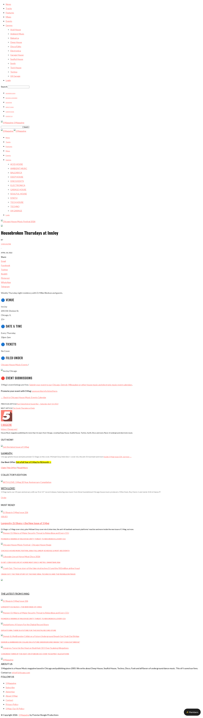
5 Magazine (6, 244)
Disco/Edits (15, 46)
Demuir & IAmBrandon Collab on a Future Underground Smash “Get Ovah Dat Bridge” (40, 642)
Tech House (15, 67)
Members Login (10, 93)
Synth (13, 63)
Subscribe (10, 687)
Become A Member (11, 98)
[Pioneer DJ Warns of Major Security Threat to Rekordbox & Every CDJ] (35, 533)
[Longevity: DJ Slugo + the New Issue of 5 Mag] (14, 512)
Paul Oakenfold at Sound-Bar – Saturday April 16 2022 (37, 404)
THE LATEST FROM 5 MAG (15, 593)
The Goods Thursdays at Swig (24, 408)
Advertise (9, 102)
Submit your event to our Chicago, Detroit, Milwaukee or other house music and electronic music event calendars (80, 384)
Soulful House (16, 59)
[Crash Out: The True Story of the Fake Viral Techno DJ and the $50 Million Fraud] (40, 568)
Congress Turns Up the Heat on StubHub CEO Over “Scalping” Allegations (35, 654)
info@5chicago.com (21, 672)
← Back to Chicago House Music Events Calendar (23, 397)
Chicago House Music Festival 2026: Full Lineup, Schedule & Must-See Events (35, 551)
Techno (13, 72)
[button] (192, 712)
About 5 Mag (10, 107)
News (8, 4)
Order (3, 497)
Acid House (15, 29)
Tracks (9, 8)
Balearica (14, 38)
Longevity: (7, 452)
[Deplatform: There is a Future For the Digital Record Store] (25, 624)
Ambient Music (17, 34)
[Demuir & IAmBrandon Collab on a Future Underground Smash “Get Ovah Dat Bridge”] (40, 636)
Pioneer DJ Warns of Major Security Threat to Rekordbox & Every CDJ (33, 539)
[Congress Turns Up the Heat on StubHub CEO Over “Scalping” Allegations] (35, 648)
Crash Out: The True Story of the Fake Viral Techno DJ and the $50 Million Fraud (38, 574)
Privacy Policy (12, 704)
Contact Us (9, 116)
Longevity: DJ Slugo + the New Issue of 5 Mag (25, 523)
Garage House (17, 55)
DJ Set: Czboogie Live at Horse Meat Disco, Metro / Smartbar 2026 (30, 562)
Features (10, 12)
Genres (9, 25)
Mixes (8, 17)
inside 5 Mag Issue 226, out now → (118, 457)
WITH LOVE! (8, 488)
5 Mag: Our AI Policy (15, 708)
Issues (4, 516)
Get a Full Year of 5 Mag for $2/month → (33, 462)
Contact (9, 700)
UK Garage (15, 76)
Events (9, 21)
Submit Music (10, 111)
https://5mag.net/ (9, 429)
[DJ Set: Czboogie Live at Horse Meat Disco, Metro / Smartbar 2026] (20, 556)
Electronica (15, 50)
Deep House (16, 42)
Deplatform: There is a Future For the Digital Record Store (28, 630)
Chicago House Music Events (14, 364)
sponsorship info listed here (44, 391)
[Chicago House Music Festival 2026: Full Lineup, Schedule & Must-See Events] (26, 544)
